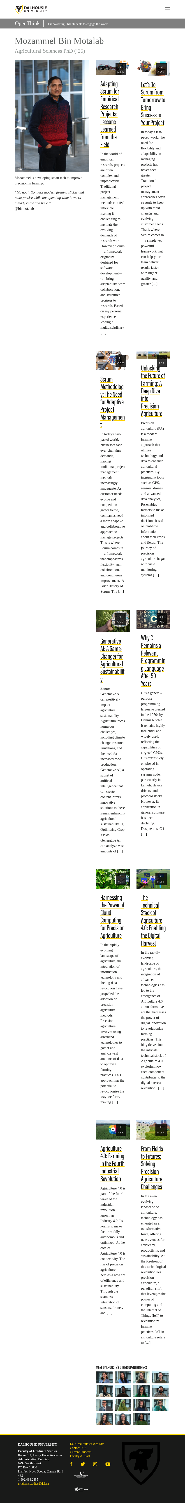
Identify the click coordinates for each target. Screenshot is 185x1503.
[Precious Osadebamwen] (104, 1391)
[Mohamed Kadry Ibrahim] (104, 1405)
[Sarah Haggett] (141, 1391)
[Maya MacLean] (141, 1377)
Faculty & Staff (80, 1456)
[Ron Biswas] (160, 1391)
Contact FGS (78, 1448)
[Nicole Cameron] (104, 1419)
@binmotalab (24, 208)
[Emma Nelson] (141, 1405)
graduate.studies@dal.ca (33, 1483)
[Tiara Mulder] (123, 1419)
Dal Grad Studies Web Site (87, 1444)
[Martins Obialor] (123, 1391)
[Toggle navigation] (167, 9)
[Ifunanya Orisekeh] (141, 1419)
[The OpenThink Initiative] (31, 9)
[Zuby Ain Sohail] (123, 1405)
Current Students (80, 1452)
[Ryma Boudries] (160, 1405)
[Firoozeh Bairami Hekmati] (104, 1377)
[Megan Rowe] (123, 1377)
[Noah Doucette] (160, 1377)
